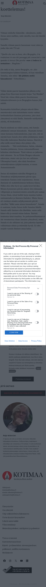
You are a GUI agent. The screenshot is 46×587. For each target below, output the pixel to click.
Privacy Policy (36, 341)
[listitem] (23, 288)
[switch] (37, 294)
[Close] (41, 246)
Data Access (23, 341)
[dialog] (23, 293)
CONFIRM (14, 332)
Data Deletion (10, 341)
